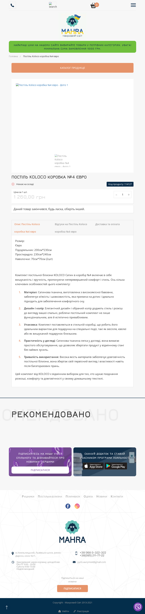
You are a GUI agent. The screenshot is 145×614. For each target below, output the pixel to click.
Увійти (65, 611)
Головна (13, 56)
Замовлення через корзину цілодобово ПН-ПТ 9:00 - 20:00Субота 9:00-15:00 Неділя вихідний (38, 565)
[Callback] (12, 5)
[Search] (52, 5)
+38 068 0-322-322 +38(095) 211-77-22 (93, 554)
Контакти (117, 496)
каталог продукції (72, 67)
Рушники (28, 496)
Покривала (73, 496)
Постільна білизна (50, 496)
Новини (101, 496)
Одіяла (88, 496)
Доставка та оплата (107, 224)
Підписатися (40, 469)
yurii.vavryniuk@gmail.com (91, 562)
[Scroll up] (7, 607)
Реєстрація (83, 611)
